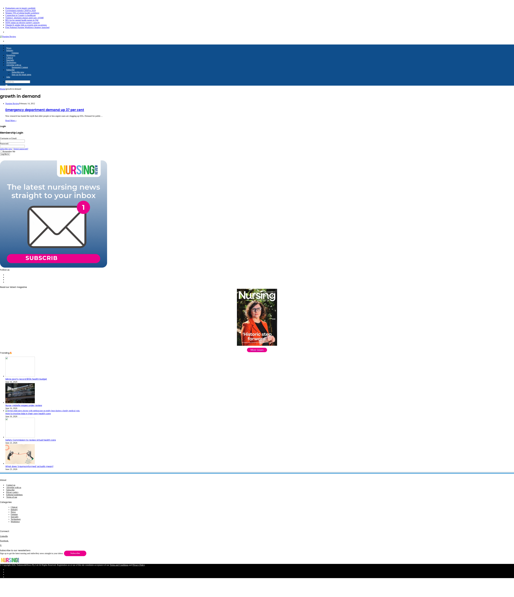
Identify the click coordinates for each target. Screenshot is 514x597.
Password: (4, 143)
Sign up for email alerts (21, 74)
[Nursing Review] (8, 36)
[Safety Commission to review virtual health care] (20, 437)
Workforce (10, 55)
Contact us (10, 485)
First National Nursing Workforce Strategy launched (27, 27)
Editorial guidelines (14, 495)
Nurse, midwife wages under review (23, 405)
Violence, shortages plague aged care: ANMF (24, 18)
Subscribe (10, 70)
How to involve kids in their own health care (28, 413)
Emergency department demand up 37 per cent (44, 110)
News (8, 48)
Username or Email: (8, 138)
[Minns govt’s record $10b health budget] (20, 376)
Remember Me (9, 151)
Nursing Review (12, 103)
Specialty (10, 60)
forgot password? (21, 149)
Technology (11, 62)
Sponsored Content (20, 67)
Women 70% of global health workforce (22, 13)
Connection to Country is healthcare (20, 15)
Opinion (15, 53)
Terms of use (11, 497)
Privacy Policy (139, 565)
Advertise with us (13, 65)
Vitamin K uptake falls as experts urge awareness (26, 25)
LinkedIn (4, 536)
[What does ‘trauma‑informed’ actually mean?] (20, 463)
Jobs (8, 77)
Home (2, 89)
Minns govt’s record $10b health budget (26, 379)
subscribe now (6, 149)
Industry (9, 50)
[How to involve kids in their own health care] (42, 411)
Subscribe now (18, 72)
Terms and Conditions (119, 565)
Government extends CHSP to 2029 (20, 10)
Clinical (9, 58)
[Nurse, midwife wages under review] (20, 402)
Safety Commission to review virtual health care (30, 440)
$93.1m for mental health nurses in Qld (21, 20)
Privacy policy (12, 492)
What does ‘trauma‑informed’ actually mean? (29, 466)
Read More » (10, 120)
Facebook (4, 541)
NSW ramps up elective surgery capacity (22, 22)
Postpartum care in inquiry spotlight (20, 8)
